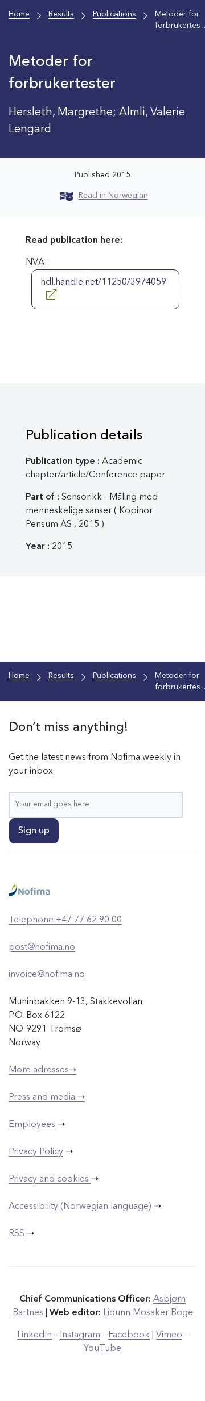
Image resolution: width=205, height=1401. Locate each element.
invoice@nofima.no (47, 974)
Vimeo (169, 1335)
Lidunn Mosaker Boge (148, 1312)
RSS (16, 1233)
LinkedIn (34, 1335)
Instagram (80, 1335)
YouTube (102, 1348)
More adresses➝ (42, 1070)
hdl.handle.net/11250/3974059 (103, 282)
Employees (32, 1124)
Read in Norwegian (113, 195)
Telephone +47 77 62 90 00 (65, 920)
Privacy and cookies (50, 1179)
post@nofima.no (42, 947)
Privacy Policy (36, 1152)
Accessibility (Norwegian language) (80, 1206)
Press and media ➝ (47, 1097)
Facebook (129, 1335)
